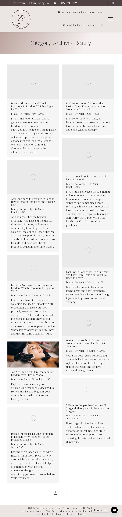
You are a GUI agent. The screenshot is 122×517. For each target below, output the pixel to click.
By (25, 113)
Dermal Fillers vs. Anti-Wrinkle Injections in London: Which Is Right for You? (32, 106)
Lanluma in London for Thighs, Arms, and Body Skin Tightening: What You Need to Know (87, 275)
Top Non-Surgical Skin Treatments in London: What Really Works (33, 373)
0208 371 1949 (67, 3)
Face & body (80, 184)
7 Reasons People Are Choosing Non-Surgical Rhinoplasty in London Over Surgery (88, 408)
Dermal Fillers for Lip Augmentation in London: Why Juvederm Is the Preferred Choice (32, 436)
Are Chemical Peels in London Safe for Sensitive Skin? (86, 178)
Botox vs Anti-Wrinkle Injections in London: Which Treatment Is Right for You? (33, 288)
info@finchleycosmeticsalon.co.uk (85, 25)
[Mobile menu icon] (111, 19)
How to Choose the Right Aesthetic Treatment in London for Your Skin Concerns (86, 343)
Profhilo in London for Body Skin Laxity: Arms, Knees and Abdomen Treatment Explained (86, 106)
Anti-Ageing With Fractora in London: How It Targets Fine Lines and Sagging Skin (33, 201)
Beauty (14, 113)
